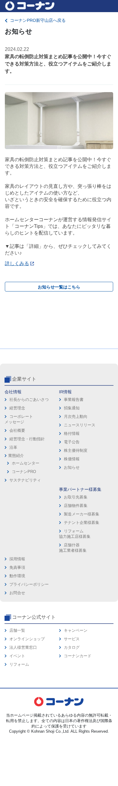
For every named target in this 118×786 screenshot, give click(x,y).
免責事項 (17, 567)
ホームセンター (25, 463)
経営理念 (17, 408)
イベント (17, 656)
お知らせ (72, 467)
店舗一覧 (17, 630)
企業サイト (24, 378)
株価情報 (72, 459)
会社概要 (17, 430)
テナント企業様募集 (81, 522)
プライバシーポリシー (29, 584)
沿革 (13, 447)
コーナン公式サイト (34, 617)
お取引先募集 (75, 497)
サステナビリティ (25, 480)
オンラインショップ (27, 639)
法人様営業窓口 (23, 647)
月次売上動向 (75, 416)
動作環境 (17, 576)
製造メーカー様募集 (81, 514)
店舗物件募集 (75, 505)
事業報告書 (74, 399)
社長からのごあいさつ (29, 399)
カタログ (72, 647)
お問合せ (17, 593)
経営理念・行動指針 (27, 439)
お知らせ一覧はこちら (59, 287)
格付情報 (72, 433)
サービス (72, 639)
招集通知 (72, 408)
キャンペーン (75, 630)
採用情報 (17, 559)
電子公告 (72, 442)
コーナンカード (77, 656)
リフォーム (19, 664)
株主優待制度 (75, 450)
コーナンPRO (24, 471)
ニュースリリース (79, 425)
